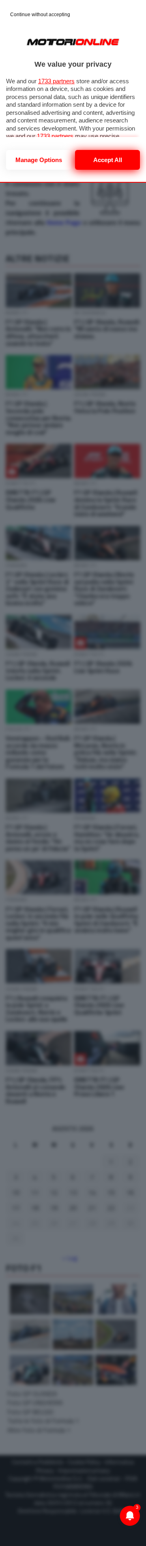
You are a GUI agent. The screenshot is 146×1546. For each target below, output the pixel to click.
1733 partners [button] (56, 81)
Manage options (38, 159)
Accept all (107, 159)
